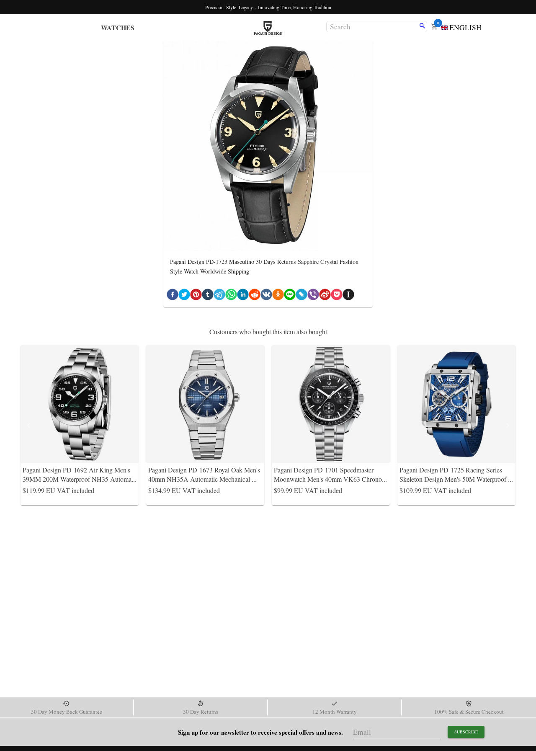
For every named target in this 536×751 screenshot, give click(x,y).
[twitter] (184, 296)
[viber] (313, 296)
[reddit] (254, 296)
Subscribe (466, 732)
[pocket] (337, 296)
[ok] (278, 296)
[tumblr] (208, 296)
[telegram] (219, 296)
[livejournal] (301, 296)
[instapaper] (348, 296)
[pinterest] (196, 296)
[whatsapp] (231, 296)
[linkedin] (243, 296)
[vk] (266, 296)
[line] (290, 296)
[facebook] (172, 296)
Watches (117, 27)
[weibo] (325, 296)
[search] (422, 26)
